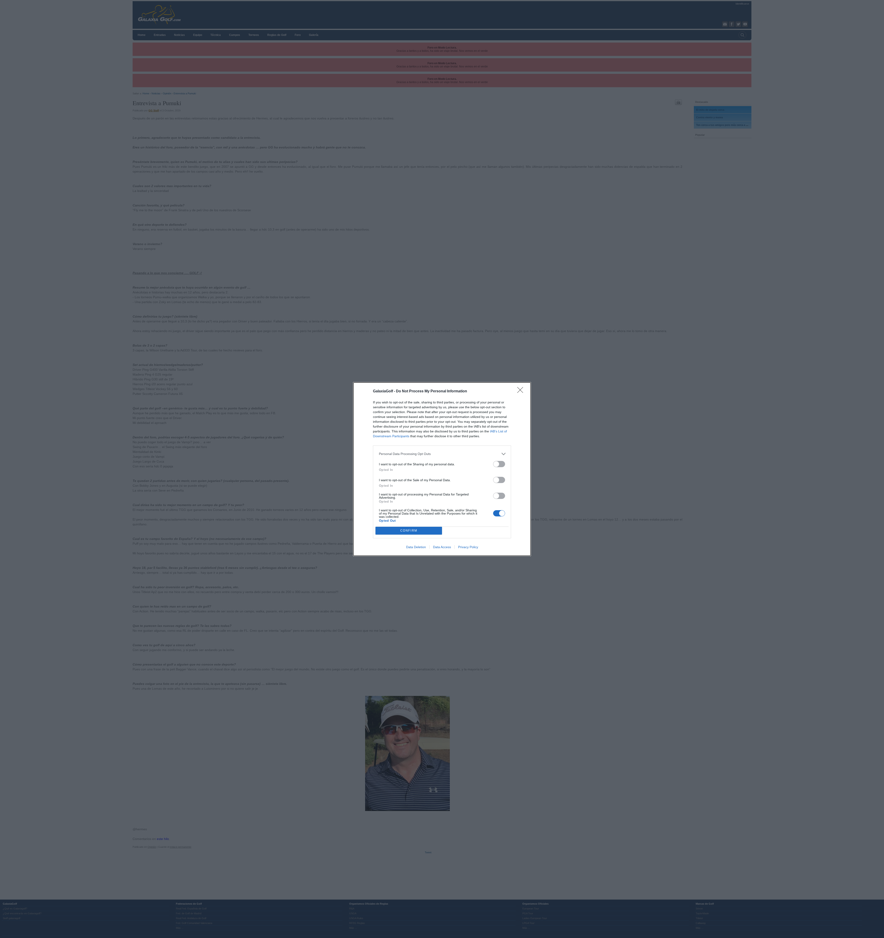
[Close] (521, 391)
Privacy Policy (468, 547)
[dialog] (442, 469)
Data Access (442, 547)
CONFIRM (408, 530)
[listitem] (442, 454)
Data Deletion (416, 547)
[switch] (499, 464)
